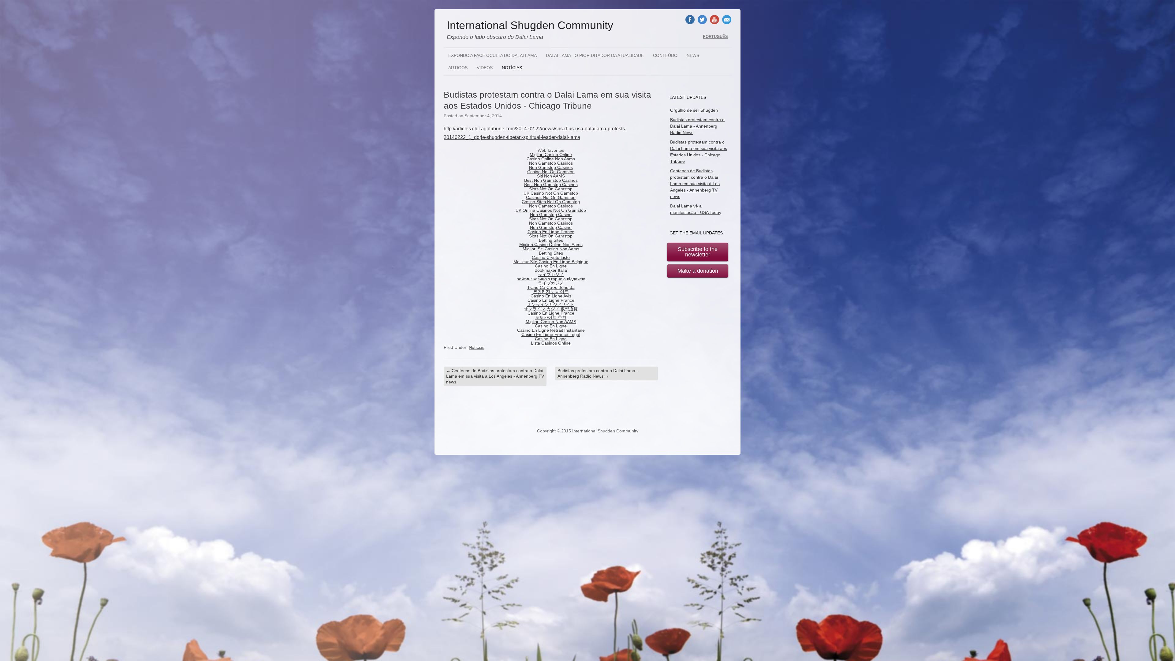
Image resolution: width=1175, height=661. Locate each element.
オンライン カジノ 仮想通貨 (551, 308)
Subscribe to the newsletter (698, 252)
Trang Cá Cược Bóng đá (551, 287)
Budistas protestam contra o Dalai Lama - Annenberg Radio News (598, 373)
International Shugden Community (530, 25)
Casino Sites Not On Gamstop (551, 201)
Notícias (512, 67)
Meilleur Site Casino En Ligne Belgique (550, 261)
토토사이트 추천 (550, 317)
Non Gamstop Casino (551, 214)
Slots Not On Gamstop (551, 188)
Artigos (458, 67)
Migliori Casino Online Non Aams (551, 244)
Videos (485, 67)
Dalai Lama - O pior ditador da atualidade (595, 55)
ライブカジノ (551, 274)
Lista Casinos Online (551, 343)
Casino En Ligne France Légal (550, 334)
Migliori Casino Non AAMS (551, 321)
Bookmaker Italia (551, 270)
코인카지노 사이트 (551, 291)
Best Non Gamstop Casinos (551, 180)
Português (715, 37)
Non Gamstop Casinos (551, 163)
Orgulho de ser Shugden (694, 110)
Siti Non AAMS (551, 176)
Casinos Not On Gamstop (551, 197)
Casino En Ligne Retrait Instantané (551, 330)
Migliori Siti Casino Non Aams (551, 248)
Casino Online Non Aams (551, 158)
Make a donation (697, 271)
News (693, 55)
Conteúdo (665, 55)
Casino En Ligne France (551, 231)
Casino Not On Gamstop (551, 171)
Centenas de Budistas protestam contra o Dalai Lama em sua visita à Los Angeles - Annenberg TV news (495, 376)
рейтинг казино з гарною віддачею (551, 278)
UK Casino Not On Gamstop (551, 193)
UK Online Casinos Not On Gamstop (551, 210)
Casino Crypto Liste (551, 257)
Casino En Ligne (551, 265)
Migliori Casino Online (551, 154)
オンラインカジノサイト (550, 304)
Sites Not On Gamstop (551, 218)
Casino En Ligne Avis (551, 295)
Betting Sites (551, 240)
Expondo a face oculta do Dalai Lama (492, 55)
